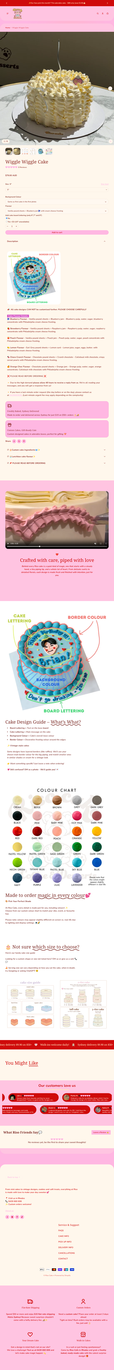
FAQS (61, 1230)
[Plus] (16, 226)
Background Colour (13, 197)
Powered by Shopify (62, 1275)
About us (9, 1210)
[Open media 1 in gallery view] (8, 151)
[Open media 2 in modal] (57, 88)
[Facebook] (7, 1217)
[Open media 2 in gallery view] (16, 151)
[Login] (102, 13)
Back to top (13, 1177)
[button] (98, 13)
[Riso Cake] (17, 13)
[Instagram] (12, 1217)
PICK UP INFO (64, 1241)
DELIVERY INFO (65, 1247)
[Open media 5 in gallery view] (41, 151)
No (9, 218)
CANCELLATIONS (66, 1253)
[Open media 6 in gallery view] (49, 151)
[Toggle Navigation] (7, 13)
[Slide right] (107, 3)
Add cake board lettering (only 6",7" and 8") (23, 215)
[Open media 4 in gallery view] (33, 151)
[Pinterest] (17, 1217)
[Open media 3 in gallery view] (24, 151)
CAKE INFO (63, 1236)
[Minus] (7, 226)
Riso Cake (49, 1275)
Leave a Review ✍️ (101, 1132)
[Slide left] (6, 3)
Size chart (105, 184)
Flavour (8, 206)
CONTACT (63, 1258)
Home (7, 28)
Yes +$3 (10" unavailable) (18, 222)
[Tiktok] (22, 1217)
